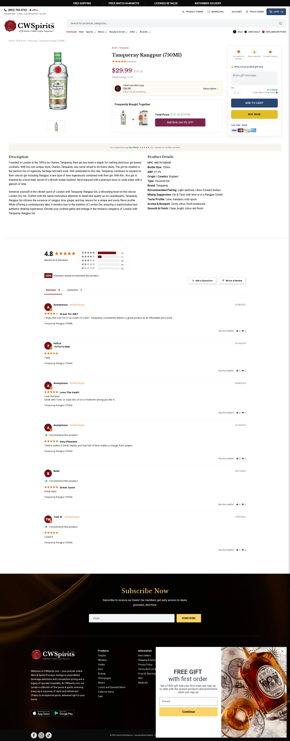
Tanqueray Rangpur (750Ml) (58, 323)
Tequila (102, 655)
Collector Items (106, 691)
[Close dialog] (282, 651)
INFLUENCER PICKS (276, 32)
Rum (100, 669)
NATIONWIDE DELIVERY (208, 3)
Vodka (101, 664)
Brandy (102, 673)
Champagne (104, 678)
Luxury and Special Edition (112, 687)
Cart (278, 12)
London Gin (95, 204)
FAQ (140, 678)
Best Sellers (144, 655)
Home (11, 41)
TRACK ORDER (257, 12)
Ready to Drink (117, 32)
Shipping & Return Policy (151, 660)
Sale (100, 696)
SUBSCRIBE (189, 618)
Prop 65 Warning (147, 673)
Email (244, 125)
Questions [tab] (72, 289)
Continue (188, 711)
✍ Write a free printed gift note (247, 67)
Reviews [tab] (51, 289)
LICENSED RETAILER (166, 3)
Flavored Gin (162, 181)
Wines (101, 32)
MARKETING (217, 12)
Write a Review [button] (234, 280)
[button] (238, 330)
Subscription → (211, 88)
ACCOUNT (237, 12)
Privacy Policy (145, 664)
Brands (144, 32)
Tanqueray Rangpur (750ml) (58, 363)
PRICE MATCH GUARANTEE (124, 3)
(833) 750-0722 (17, 10)
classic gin (21, 175)
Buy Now (254, 114)
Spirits (89, 32)
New (81, 32)
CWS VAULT (254, 32)
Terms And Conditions (150, 669)
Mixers (101, 682)
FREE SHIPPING (82, 3)
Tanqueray (32, 41)
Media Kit (143, 682)
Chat (240, 32)
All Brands (21, 41)
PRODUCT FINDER (194, 12)
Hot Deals (71, 32)
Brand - (120, 48)
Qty (232, 88)
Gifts (132, 32)
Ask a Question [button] (204, 280)
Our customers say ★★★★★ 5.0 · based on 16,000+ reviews (145, 147)
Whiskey (102, 660)
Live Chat (235, 125)
